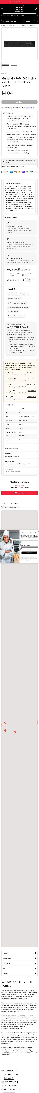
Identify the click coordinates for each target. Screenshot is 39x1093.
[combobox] (22, 548)
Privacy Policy (28, 560)
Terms (31, 560)
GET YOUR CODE (29, 552)
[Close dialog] (38, 530)
